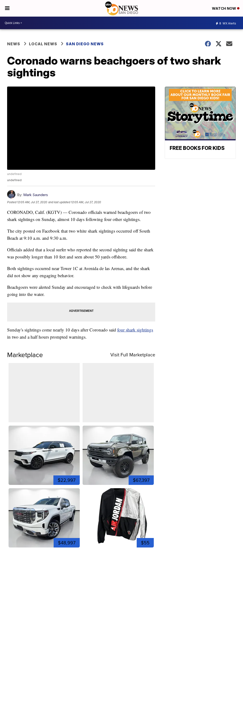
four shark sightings (135, 330)
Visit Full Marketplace (132, 354)
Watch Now (224, 8)
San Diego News (85, 43)
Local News (43, 43)
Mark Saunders (35, 195)
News (13, 43)
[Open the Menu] (7, 8)
